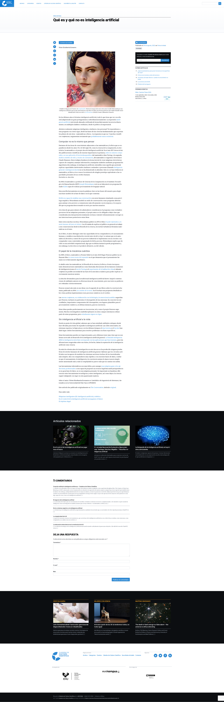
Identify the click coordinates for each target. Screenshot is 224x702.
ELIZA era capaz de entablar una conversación (75, 198)
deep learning (106, 328)
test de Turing (81, 269)
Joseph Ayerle (81, 108)
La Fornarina (88, 112)
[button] (54, 42)
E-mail (55, 565)
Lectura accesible (66, 42)
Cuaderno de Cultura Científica (66, 698)
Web (54, 571)
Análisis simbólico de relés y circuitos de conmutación (76, 158)
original (113, 387)
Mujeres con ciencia (102, 601)
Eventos (99, 655)
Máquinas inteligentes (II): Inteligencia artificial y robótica (79, 396)
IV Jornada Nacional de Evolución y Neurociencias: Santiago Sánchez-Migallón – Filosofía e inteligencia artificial (111, 449)
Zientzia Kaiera (59, 601)
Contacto (138, 655)
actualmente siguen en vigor (91, 314)
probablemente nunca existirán (102, 136)
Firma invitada (57, 16)
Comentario (57, 542)
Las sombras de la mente (84, 290)
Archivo (85, 655)
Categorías (92, 655)
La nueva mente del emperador (78, 257)
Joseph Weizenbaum (87, 184)
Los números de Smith (144, 81)
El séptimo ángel (65, 401)
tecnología (138, 48)
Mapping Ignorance (142, 601)
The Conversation (97, 387)
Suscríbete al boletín (128, 655)
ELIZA (65, 186)
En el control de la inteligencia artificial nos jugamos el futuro (81, 399)
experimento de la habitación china (101, 269)
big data (116, 328)
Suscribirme (165, 60)
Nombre (56, 558)
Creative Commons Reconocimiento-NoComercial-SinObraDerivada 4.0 (102, 698)
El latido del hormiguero (144, 84)
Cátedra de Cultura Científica (111, 655)
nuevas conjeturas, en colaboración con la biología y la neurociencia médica (88, 297)
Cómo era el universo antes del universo (149, 75)
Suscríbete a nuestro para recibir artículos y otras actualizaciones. (153, 55)
